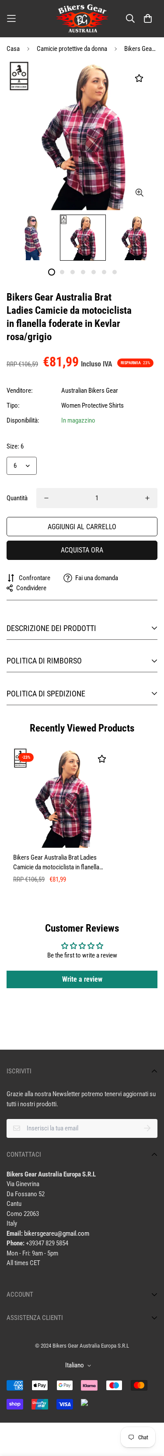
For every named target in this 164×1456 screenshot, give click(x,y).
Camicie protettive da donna (72, 49)
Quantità (17, 498)
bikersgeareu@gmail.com (56, 1233)
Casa (13, 49)
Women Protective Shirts (92, 405)
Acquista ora (82, 550)
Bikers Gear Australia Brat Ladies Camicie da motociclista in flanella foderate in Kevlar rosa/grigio (56, 863)
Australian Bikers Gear (89, 390)
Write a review (82, 979)
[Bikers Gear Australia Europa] (82, 18)
